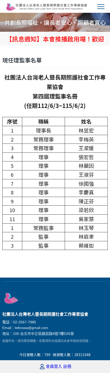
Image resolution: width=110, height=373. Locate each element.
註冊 (67, 367)
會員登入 (54, 367)
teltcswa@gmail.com (31, 328)
